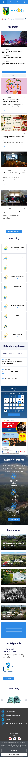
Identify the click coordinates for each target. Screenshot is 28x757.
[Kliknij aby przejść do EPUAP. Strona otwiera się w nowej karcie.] (13, 19)
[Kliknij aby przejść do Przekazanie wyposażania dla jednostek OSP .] (14, 198)
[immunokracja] (14, 436)
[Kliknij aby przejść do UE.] (25, 19)
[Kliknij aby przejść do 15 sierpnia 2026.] (20, 402)
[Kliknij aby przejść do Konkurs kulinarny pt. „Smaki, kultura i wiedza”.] (14, 123)
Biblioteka (14, 75)
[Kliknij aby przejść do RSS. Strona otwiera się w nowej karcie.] (24, 97)
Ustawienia (14, 750)
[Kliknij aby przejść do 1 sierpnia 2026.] (20, 396)
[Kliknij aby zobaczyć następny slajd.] (26, 700)
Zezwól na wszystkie (14, 754)
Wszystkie (14, 72)
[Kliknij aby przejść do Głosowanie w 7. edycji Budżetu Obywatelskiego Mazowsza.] (14, 86)
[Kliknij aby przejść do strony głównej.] (10, 2)
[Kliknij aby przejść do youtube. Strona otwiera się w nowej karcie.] (2, 19)
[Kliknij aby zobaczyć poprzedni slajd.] (2, 700)
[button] (3, 388)
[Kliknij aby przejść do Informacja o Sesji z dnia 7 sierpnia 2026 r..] (14, 159)
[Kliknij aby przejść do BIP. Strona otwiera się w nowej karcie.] (9, 19)
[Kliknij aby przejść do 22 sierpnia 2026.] (20, 405)
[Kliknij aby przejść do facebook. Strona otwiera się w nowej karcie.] (5, 19)
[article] (14, 362)
